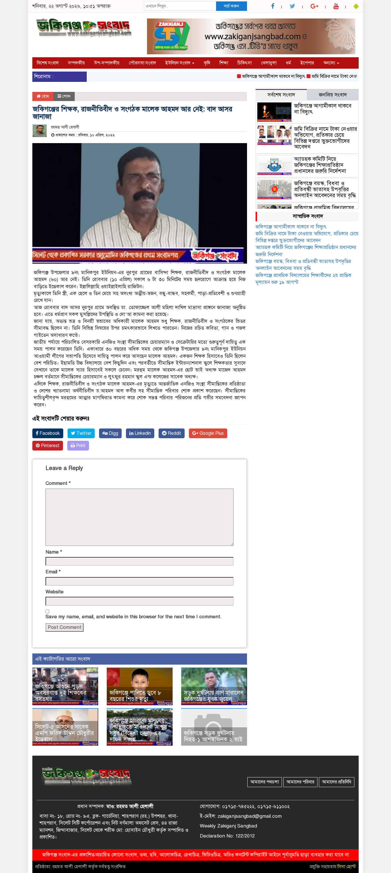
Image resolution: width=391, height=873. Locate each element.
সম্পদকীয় (76, 63)
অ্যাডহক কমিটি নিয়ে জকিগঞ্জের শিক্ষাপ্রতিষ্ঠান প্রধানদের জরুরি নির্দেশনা (320, 165)
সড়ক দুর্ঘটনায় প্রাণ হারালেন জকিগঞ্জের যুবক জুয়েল (214, 696)
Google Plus (211, 433)
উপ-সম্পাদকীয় (106, 63)
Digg (113, 433)
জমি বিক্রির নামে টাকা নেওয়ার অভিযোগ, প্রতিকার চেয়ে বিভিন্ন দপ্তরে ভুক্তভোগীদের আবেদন (325, 138)
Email (53, 572)
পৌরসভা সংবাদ (142, 63)
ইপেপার (307, 63)
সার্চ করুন (231, 6)
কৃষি (207, 63)
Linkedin (142, 433)
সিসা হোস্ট (346, 867)
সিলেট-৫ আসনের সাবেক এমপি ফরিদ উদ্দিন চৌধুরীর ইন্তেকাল (64, 733)
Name (54, 552)
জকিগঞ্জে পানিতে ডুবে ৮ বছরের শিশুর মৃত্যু (135, 696)
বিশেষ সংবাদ (48, 63)
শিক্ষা (224, 63)
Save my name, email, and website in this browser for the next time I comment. (134, 617)
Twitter (83, 433)
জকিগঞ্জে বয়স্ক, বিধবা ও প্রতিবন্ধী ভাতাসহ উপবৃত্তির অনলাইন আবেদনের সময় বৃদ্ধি (325, 189)
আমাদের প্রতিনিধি (336, 782)
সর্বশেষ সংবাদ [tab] (281, 95)
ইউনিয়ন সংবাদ (178, 63)
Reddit (174, 433)
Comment (58, 483)
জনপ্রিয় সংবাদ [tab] (333, 95)
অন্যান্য (329, 63)
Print (80, 446)
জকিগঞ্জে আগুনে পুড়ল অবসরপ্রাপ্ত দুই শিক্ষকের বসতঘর (60, 693)
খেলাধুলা (269, 63)
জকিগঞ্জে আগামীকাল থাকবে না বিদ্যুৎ (262, 76)
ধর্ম (288, 63)
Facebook (49, 433)
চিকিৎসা (245, 63)
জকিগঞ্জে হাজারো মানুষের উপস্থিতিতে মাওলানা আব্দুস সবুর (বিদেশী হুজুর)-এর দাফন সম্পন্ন (138, 730)
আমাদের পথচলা (264, 782)
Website (55, 592)
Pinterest (50, 446)
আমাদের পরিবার (300, 782)
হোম (45, 96)
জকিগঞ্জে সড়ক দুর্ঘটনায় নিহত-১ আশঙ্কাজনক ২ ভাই (213, 736)
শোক (66, 96)
